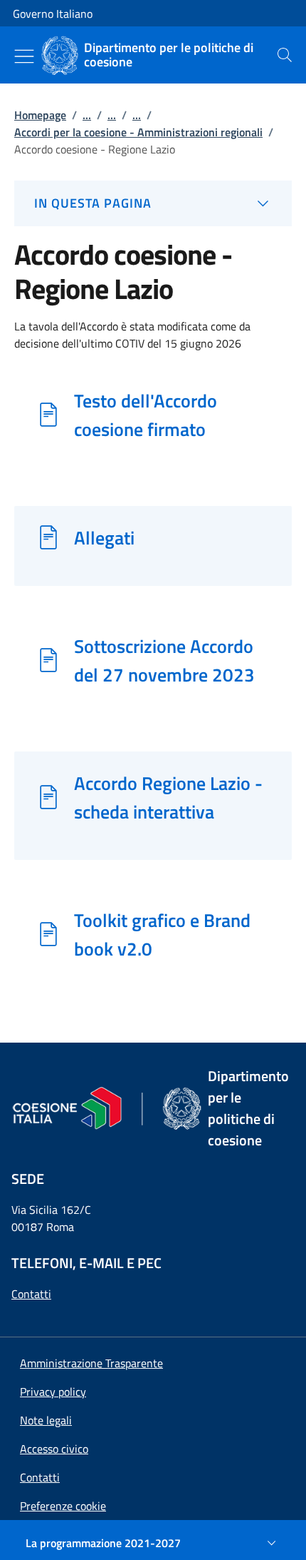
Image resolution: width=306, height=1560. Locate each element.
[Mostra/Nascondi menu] (24, 56)
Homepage (40, 114)
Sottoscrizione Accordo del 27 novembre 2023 (164, 660)
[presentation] (284, 55)
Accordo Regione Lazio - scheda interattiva (168, 797)
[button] (63, 1505)
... (87, 114)
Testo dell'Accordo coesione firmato (145, 414)
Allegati (104, 537)
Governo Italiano (53, 13)
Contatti (31, 1293)
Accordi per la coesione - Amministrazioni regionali (138, 132)
